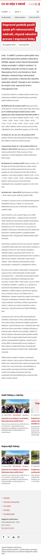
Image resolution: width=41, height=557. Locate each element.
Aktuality (7, 498)
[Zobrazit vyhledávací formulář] (38, 11)
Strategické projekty (26, 415)
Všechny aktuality (20, 17)
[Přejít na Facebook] (4, 537)
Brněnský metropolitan (11, 502)
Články (5, 12)
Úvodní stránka (6, 17)
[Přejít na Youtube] (14, 537)
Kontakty (7, 510)
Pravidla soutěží (9, 514)
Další (17, 12)
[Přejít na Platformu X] (9, 537)
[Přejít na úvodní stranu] (13, 5)
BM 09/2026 (17, 415)
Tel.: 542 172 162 (8, 528)
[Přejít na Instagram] (18, 537)
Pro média (7, 506)
